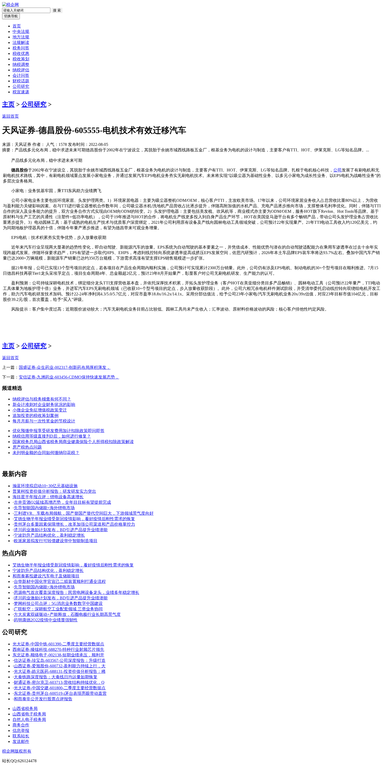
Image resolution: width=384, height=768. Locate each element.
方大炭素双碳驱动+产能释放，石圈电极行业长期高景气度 (67, 614)
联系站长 (21, 736)
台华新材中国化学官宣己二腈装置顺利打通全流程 (60, 581)
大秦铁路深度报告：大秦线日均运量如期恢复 (55, 677)
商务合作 (21, 725)
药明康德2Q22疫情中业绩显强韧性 (46, 620)
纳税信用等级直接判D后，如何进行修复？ (52, 436)
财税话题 (21, 81)
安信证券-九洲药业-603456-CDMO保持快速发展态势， (69, 377)
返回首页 (10, 116)
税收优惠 (21, 53)
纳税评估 (21, 70)
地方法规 (21, 37)
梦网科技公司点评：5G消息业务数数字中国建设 (58, 603)
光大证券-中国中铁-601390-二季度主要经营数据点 (58, 644)
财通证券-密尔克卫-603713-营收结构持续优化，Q (59, 682)
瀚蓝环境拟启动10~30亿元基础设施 (45, 486)
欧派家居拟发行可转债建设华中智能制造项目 (55, 540)
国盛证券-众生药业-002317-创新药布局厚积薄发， (64, 367)
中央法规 (21, 31)
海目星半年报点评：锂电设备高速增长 (48, 497)
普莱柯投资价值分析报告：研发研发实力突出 (54, 491)
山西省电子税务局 (29, 714)
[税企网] (10, 4)
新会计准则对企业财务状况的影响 (44, 404)
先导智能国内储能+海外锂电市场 (44, 508)
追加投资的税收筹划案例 (36, 415)
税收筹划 (21, 59)
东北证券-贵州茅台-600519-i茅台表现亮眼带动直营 (60, 693)
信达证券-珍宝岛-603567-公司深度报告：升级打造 (60, 660)
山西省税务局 (25, 708)
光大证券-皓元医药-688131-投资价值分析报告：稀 (60, 671)
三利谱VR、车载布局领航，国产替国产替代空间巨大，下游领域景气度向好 (84, 513)
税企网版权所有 (16, 751)
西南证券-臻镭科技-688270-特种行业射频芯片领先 (58, 649)
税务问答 (21, 48)
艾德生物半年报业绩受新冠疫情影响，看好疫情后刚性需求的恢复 (74, 519)
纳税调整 (21, 64)
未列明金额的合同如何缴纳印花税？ (46, 452)
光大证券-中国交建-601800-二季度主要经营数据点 (60, 688)
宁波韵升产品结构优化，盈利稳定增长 (49, 535)
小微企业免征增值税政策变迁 (40, 410)
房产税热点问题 (27, 447)
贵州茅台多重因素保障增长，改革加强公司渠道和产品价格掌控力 (74, 524)
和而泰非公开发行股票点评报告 (43, 699)
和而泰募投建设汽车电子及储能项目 (46, 576)
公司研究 (21, 86)
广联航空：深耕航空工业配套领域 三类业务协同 (58, 609)
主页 (8, 104)
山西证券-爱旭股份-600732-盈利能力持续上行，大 (60, 666)
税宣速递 (21, 92)
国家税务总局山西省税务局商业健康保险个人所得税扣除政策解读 (73, 441)
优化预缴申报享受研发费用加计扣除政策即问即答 (58, 430)
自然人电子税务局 (29, 719)
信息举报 (21, 730)
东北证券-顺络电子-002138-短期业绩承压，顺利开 (58, 655)
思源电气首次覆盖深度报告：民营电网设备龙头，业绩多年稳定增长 (76, 592)
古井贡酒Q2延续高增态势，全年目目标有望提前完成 (62, 502)
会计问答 (21, 75)
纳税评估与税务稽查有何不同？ (42, 399)
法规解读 (21, 42)
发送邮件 (21, 741)
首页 (17, 26)
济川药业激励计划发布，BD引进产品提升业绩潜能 (61, 530)
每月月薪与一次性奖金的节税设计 (44, 421)
